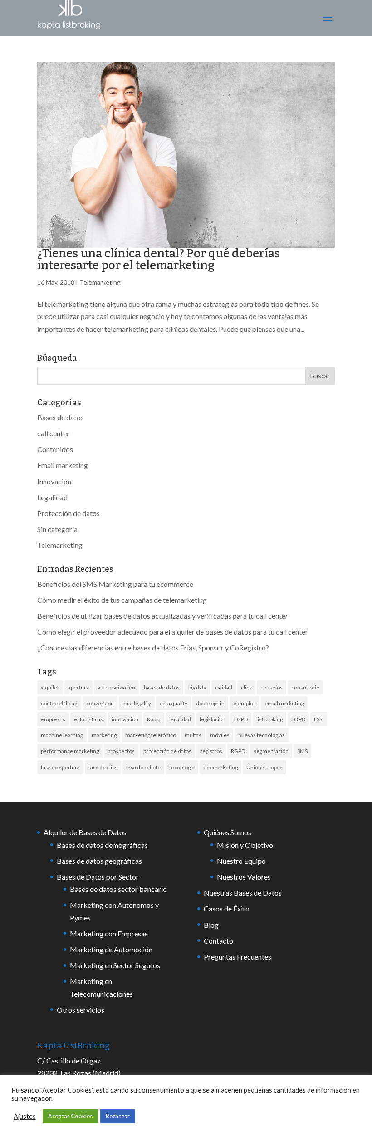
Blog (211, 924)
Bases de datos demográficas (102, 845)
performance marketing (70, 751)
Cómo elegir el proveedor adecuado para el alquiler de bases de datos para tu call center (172, 631)
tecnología (182, 767)
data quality (173, 703)
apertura (78, 687)
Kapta (154, 719)
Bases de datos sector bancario (118, 889)
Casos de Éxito (227, 908)
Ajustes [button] (25, 1116)
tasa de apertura (60, 767)
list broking (269, 719)
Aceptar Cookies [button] (70, 1116)
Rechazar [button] (118, 1116)
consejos (271, 687)
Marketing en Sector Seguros (115, 965)
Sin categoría (57, 529)
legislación (212, 719)
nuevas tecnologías (261, 735)
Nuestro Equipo (241, 860)
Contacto (218, 940)
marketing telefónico (150, 735)
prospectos (121, 751)
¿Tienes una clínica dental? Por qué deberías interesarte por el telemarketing (158, 259)
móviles (220, 735)
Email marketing (62, 465)
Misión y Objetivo (245, 845)
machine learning (62, 735)
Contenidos (55, 449)
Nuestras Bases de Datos (243, 892)
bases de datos (162, 687)
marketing (104, 735)
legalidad (180, 719)
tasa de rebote (143, 767)
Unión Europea (264, 767)
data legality (136, 703)
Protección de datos (68, 513)
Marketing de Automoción (111, 949)
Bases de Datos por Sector (98, 876)
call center (53, 433)
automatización (116, 687)
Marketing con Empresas (109, 933)
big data (197, 687)
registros (211, 751)
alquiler (50, 687)
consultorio (305, 687)
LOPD (298, 719)
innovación (125, 719)
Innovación (54, 481)
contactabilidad (59, 703)
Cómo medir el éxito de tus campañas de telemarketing (122, 600)
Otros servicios (80, 1009)
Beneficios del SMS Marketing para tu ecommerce (115, 584)
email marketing (284, 703)
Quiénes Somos (227, 832)
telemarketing (220, 767)
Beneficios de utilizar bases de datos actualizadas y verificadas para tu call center (162, 615)
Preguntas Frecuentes (237, 956)
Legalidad (52, 497)
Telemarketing (100, 282)
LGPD (241, 719)
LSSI (318, 719)
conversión (100, 703)
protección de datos (167, 751)
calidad (223, 687)
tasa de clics (102, 767)
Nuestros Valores (244, 876)
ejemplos (244, 703)
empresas (53, 719)
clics (246, 687)
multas (193, 735)
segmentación (271, 751)
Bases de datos (60, 417)
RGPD (238, 751)
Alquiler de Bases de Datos (85, 832)
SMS (302, 751)
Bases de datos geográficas (99, 860)
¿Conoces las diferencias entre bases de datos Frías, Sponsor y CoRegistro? (153, 647)
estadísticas (88, 719)
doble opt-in (210, 703)
